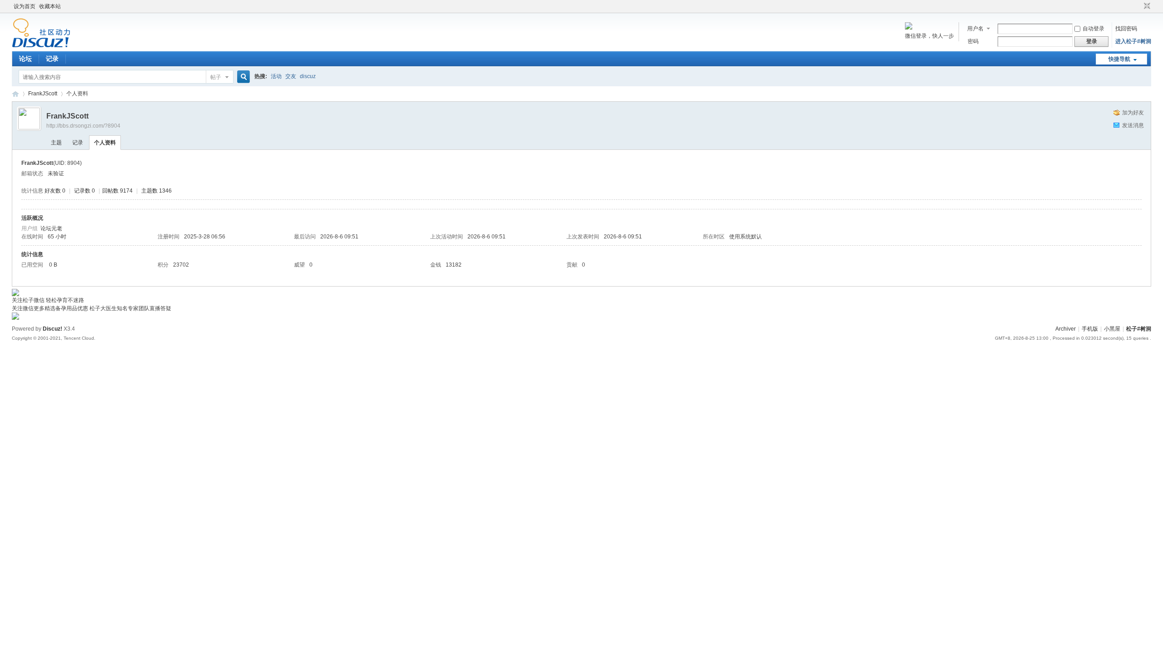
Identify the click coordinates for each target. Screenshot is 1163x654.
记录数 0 (84, 191)
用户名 (975, 28)
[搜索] (242, 77)
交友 (290, 76)
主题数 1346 (156, 191)
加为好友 (1133, 112)
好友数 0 (55, 191)
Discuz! (52, 329)
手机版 (1090, 329)
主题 (56, 142)
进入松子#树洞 (1133, 41)
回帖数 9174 (117, 191)
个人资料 (105, 142)
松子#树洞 (15, 93)
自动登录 (1093, 28)
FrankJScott (42, 93)
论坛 (25, 58)
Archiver (1065, 329)
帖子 (215, 77)
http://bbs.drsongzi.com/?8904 (83, 126)
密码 (973, 41)
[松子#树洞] (41, 46)
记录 (52, 58)
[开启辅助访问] (1138, 6)
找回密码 (1126, 28)
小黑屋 (1112, 329)
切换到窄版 (1146, 6)
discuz (308, 76)
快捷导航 (1119, 59)
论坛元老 (51, 228)
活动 (276, 76)
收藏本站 (50, 6)
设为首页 (24, 6)
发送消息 (1133, 125)
